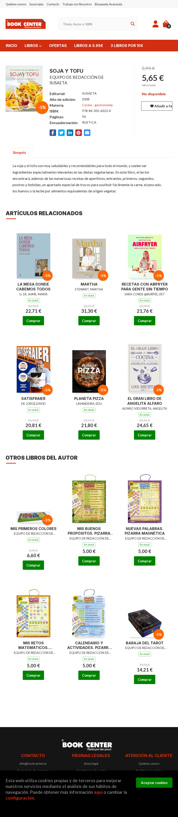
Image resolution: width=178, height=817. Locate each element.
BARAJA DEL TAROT (145, 643)
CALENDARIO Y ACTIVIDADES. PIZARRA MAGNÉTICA (89, 645)
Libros (32, 45)
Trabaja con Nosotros (77, 4)
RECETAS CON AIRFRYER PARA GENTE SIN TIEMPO (144, 286)
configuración (20, 798)
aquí (98, 792)
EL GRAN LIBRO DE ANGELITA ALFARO (144, 401)
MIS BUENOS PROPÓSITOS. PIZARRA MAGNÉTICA (89, 531)
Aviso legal (91, 763)
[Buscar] (132, 24)
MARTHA (89, 284)
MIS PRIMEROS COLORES (33, 528)
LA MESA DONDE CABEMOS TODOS (33, 286)
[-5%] (33, 252)
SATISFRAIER (33, 398)
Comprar (33, 321)
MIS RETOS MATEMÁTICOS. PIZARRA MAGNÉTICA (33, 645)
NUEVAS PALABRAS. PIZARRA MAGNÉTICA (145, 531)
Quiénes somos (16, 4)
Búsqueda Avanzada (108, 4)
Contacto (53, 4)
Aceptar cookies (154, 783)
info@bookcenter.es (33, 763)
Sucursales (36, 4)
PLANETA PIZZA (89, 398)
